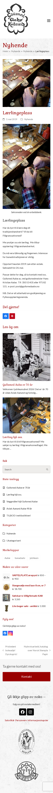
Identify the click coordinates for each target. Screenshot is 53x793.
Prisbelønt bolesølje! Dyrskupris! (10, 650)
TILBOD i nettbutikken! (18, 515)
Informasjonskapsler (38, 720)
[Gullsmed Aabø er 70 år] (26, 356)
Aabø (7, 558)
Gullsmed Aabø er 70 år (18, 384)
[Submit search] (47, 469)
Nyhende (28, 119)
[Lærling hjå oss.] (26, 415)
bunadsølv (20, 558)
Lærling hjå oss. (12, 437)
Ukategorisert (13, 540)
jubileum (34, 558)
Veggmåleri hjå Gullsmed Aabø (22, 501)
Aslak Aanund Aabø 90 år (19, 508)
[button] (48, 20)
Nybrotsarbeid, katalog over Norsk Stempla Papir (36, 650)
